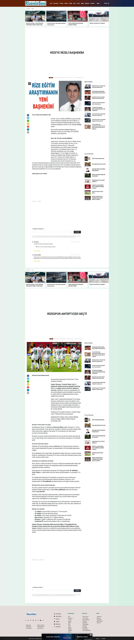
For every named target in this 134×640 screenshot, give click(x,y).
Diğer (98, 3)
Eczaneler (84, 621)
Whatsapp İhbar (40, 626)
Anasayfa (28, 8)
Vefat (78, 3)
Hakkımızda (28, 625)
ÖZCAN (59, 138)
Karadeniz (55, 3)
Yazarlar (58, 618)
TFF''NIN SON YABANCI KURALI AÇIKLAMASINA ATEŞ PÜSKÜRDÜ (98, 109)
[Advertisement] (18, 28)
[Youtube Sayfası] (34, 620)
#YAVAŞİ (39, 201)
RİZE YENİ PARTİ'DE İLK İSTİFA (99, 164)
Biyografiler (99, 619)
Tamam (103, 638)
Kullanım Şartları (40, 625)
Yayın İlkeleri (28, 626)
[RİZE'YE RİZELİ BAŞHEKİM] (54, 96)
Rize (51, 3)
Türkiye (61, 3)
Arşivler (57, 621)
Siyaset (66, 3)
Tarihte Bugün (85, 624)
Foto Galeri (58, 613)
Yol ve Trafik (85, 618)
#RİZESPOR (41, 559)
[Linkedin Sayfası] (36, 620)
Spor (74, 3)
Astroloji (98, 622)
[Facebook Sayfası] (26, 620)
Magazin (87, 3)
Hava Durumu (85, 616)
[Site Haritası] (41, 620)
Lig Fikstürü (84, 622)
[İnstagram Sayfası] (31, 620)
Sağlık (82, 3)
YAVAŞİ (78, 124)
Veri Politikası (28, 628)
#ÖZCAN (34, 201)
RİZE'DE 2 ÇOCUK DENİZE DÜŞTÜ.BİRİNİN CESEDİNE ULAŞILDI (98, 187)
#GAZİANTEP (35, 559)
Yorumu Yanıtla (37, 250)
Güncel (69, 632)
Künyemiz (58, 624)
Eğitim (70, 3)
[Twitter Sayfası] (29, 620)
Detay (98, 638)
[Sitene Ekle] (44, 620)
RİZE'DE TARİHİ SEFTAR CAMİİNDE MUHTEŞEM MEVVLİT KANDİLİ (97, 198)
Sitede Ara (99, 616)
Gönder (77, 232)
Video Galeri (58, 616)
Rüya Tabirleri (100, 621)
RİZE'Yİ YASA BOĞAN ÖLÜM (98, 158)
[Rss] (39, 620)
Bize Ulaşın (58, 626)
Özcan (74, 124)
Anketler (98, 618)
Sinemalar (84, 625)
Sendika (92, 3)
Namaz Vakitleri (85, 619)
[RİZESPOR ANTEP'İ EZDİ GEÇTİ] (54, 356)
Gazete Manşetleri (86, 630)
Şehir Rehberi (85, 628)
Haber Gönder (40, 628)
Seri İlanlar (84, 627)
